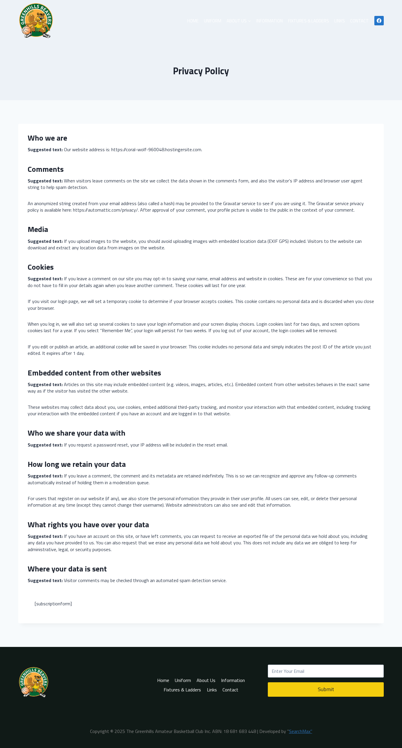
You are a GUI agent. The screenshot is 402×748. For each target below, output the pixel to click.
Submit (326, 689)
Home (193, 20)
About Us (206, 680)
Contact (359, 20)
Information (269, 20)
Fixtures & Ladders (308, 20)
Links (339, 20)
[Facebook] (379, 20)
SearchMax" (300, 731)
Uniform (212, 20)
